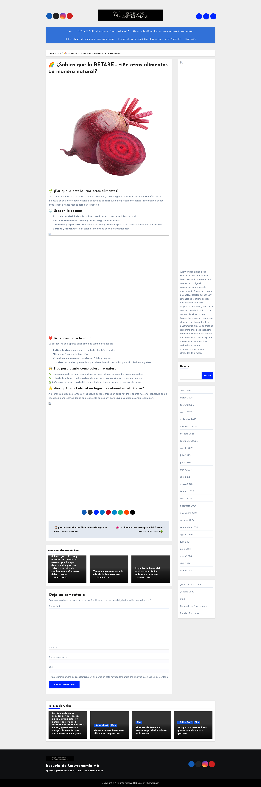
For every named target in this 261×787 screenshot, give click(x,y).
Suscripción (190, 39)
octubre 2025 (187, 433)
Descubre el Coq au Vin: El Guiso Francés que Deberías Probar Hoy (149, 39)
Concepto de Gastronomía (193, 606)
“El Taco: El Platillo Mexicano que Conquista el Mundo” (103, 31)
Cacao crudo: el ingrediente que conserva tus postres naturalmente (163, 31)
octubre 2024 (187, 520)
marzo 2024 (186, 570)
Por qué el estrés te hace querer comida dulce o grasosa (192, 731)
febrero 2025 (187, 491)
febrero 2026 (187, 405)
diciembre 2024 (188, 506)
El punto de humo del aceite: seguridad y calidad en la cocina (147, 571)
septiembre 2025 (189, 441)
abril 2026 (185, 390)
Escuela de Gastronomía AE (72, 766)
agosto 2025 (186, 448)
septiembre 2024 (189, 527)
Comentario (56, 606)
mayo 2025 (186, 469)
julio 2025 (185, 455)
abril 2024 (185, 563)
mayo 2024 (186, 556)
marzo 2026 (186, 397)
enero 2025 (186, 498)
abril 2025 (185, 477)
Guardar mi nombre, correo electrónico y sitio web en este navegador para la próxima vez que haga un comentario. (109, 677)
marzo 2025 (186, 484)
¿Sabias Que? (187, 591)
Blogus (138, 783)
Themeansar (152, 783)
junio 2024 (186, 549)
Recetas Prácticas (189, 613)
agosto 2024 (186, 534)
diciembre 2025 (188, 419)
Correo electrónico (59, 657)
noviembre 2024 (188, 513)
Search (207, 375)
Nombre (53, 647)
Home (69, 31)
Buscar (185, 366)
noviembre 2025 (188, 426)
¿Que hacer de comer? (192, 584)
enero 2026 (186, 412)
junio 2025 (185, 462)
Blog (182, 599)
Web (51, 667)
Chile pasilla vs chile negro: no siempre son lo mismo (89, 39)
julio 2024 (185, 542)
